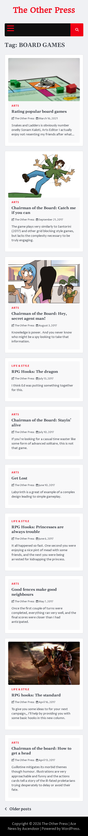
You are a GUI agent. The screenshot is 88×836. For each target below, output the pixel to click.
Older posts (20, 809)
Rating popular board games (39, 111)
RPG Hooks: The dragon (34, 371)
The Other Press (44, 10)
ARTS (15, 105)
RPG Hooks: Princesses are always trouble (37, 529)
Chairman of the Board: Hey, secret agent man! (39, 316)
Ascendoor (30, 829)
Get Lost (19, 478)
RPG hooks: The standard (36, 695)
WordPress (70, 829)
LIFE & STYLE (20, 366)
